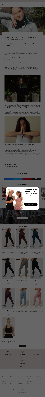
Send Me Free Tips (30, 204)
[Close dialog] (37, 189)
